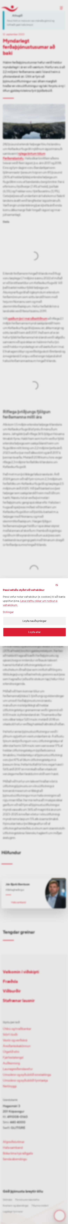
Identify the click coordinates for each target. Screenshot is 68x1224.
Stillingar (8, 612)
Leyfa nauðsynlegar (34, 621)
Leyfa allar (34, 632)
